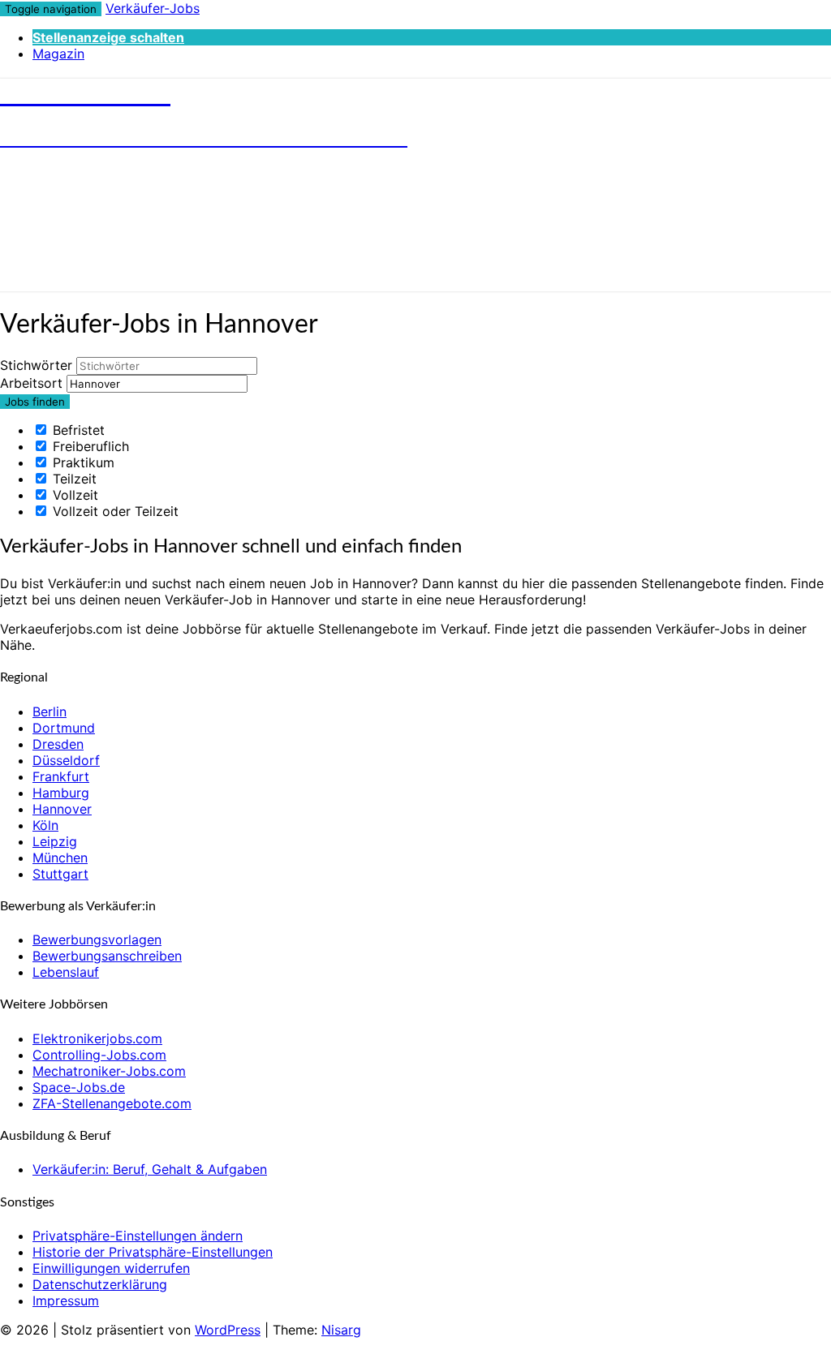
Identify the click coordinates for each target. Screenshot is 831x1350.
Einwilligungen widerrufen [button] (111, 1268)
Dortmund (63, 728)
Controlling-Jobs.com (99, 1055)
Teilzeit (73, 479)
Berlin (49, 711)
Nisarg (341, 1330)
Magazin (58, 53)
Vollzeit (73, 495)
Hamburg (60, 793)
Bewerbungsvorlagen (96, 939)
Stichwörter (36, 365)
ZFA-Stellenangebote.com (112, 1103)
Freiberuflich (89, 446)
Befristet (77, 430)
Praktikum (81, 462)
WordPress (227, 1330)
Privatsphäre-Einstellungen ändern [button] (137, 1235)
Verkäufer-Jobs (152, 8)
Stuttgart (60, 874)
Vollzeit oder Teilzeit (114, 511)
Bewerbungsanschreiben (107, 956)
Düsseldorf (66, 760)
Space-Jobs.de (78, 1087)
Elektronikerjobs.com (97, 1038)
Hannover (62, 809)
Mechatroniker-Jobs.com (109, 1071)
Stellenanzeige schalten (108, 37)
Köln (45, 825)
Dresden (58, 744)
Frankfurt (60, 776)
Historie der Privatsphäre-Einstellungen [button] (152, 1252)
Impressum (65, 1300)
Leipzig (54, 841)
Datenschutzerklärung (99, 1284)
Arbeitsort (31, 383)
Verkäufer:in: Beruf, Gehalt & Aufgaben (149, 1169)
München (60, 857)
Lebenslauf (65, 972)
